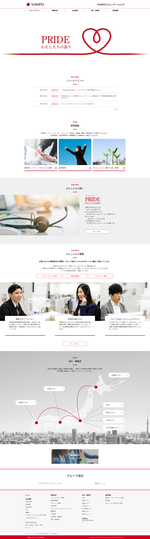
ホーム (28, 495)
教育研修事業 (54, 500)
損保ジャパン (100, 483)
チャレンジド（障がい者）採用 (113, 503)
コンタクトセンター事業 (57, 497)
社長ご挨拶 (29, 501)
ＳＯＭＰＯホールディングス (50, 483)
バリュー (28, 527)
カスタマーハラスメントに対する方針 (36, 515)
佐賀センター (85, 514)
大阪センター (85, 503)
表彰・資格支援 (55, 519)
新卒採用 (107, 500)
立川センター (85, 506)
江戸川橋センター (87, 508)
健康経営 (53, 511)
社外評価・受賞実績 (56, 516)
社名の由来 (29, 507)
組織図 (27, 512)
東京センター (85, 500)
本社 (83, 497)
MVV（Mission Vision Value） (35, 525)
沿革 (27, 509)
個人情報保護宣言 (43, 534)
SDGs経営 (54, 506)
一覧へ (116, 109)
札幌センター (85, 511)
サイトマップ (31, 534)
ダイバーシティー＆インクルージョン (61, 508)
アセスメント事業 (56, 503)
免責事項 (54, 534)
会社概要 (28, 504)
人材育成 (53, 514)
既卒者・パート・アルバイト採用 (114, 497)
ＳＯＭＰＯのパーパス (32, 518)
